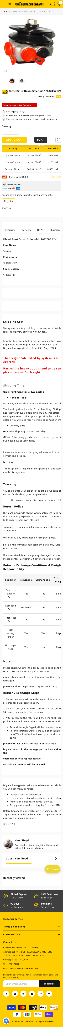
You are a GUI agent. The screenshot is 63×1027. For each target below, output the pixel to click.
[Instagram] (15, 994)
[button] (41, 140)
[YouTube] (40, 994)
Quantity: (7, 126)
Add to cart (14, 139)
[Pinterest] (23, 994)
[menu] (3, 4)
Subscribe (49, 983)
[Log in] (54, 4)
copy (58, 96)
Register (8, 201)
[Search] (50, 4)
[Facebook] (6, 994)
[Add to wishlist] (58, 140)
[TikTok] (32, 994)
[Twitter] (49, 994)
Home (4, 11)
